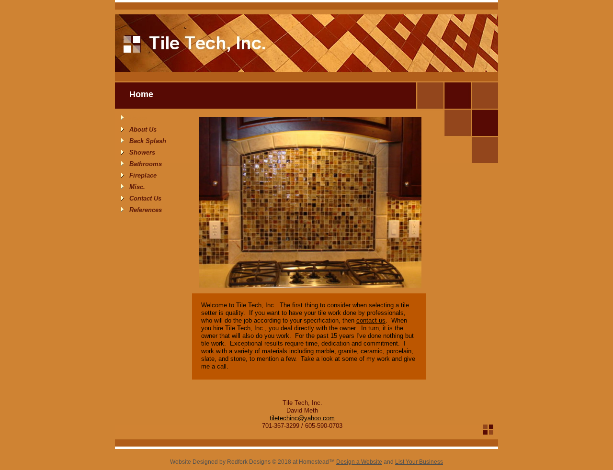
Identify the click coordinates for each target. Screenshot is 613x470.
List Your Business (419, 462)
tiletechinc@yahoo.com (302, 418)
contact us (371, 320)
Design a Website (359, 462)
